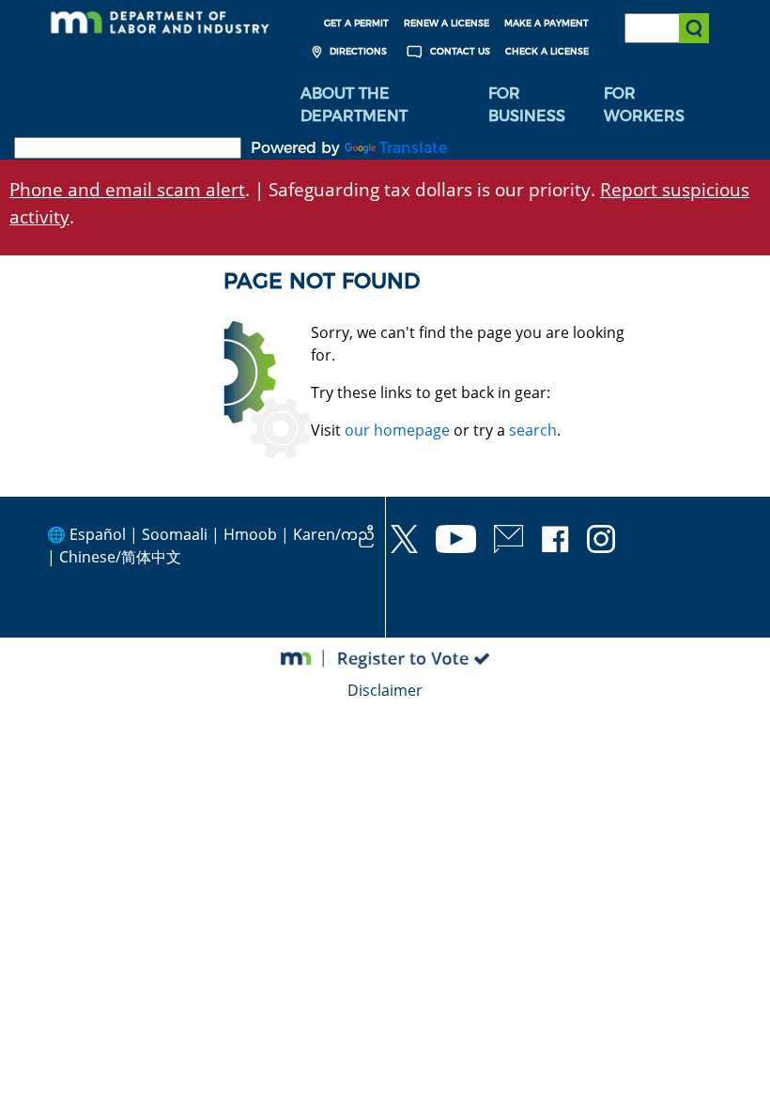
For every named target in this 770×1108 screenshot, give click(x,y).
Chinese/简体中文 (120, 556)
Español (97, 534)
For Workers (644, 105)
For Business (526, 105)
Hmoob (250, 534)
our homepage (397, 430)
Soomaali (175, 534)
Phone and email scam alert (127, 189)
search (533, 430)
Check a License (547, 51)
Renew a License (446, 23)
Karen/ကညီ (334, 534)
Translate (413, 148)
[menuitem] (380, 105)
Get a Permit (356, 23)
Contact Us (458, 51)
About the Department (354, 105)
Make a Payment (546, 23)
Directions (357, 51)
